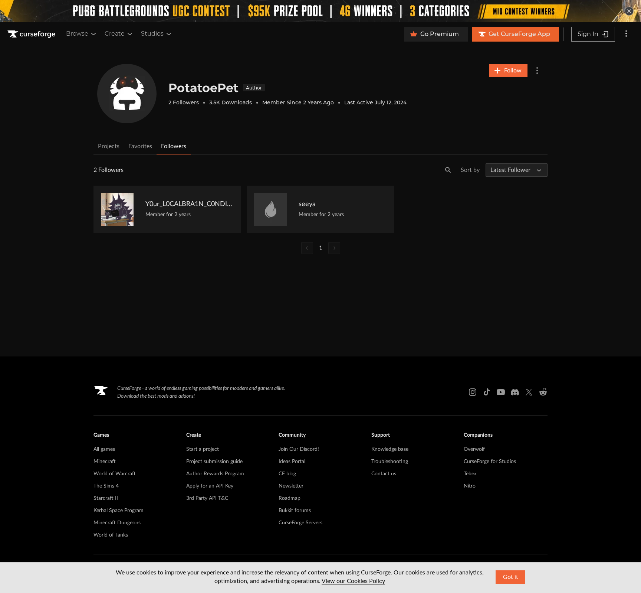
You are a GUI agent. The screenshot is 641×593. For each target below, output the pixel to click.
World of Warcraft (114, 473)
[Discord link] (514, 392)
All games (104, 449)
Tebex (470, 473)
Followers (173, 146)
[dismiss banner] (629, 11)
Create (115, 33)
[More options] (626, 34)
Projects (108, 146)
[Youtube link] (500, 392)
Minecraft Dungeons (117, 522)
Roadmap (289, 498)
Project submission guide (214, 461)
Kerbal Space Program (118, 510)
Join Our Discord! (299, 449)
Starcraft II (105, 498)
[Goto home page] (32, 34)
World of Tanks (110, 535)
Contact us (383, 473)
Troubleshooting (389, 461)
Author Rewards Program (215, 473)
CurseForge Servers (300, 522)
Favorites (140, 146)
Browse (77, 33)
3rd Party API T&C (207, 498)
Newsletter (291, 486)
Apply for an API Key (209, 486)
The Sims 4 (106, 486)
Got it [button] (510, 577)
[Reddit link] (543, 392)
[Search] (448, 170)
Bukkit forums (295, 510)
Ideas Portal (292, 461)
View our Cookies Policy (353, 581)
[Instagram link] (472, 392)
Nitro (470, 486)
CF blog (287, 473)
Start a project (202, 449)
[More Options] (537, 70)
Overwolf (474, 449)
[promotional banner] (320, 11)
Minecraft (104, 461)
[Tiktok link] (486, 392)
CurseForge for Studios (490, 461)
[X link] (529, 392)
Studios (152, 33)
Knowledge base (389, 449)
